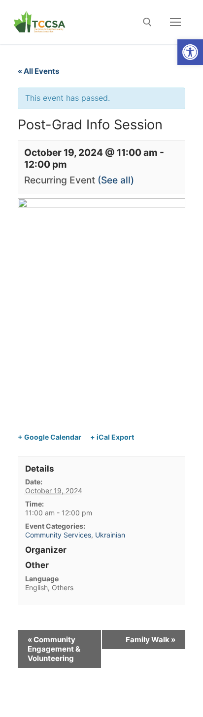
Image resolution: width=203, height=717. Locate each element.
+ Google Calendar (49, 437)
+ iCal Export (112, 437)
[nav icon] (175, 22)
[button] (190, 52)
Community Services (58, 535)
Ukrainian (110, 535)
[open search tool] (147, 22)
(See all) (116, 180)
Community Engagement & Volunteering (54, 649)
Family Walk (150, 639)
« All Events (38, 71)
